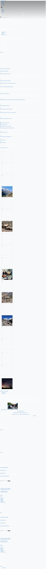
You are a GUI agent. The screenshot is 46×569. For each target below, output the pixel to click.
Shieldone (4, 567)
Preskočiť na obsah (3, 0)
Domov (3, 2)
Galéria (3, 33)
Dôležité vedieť (4, 392)
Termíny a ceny (4, 34)
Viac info (1, 429)
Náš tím (3, 4)
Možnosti (3, 393)
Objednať (1, 52)
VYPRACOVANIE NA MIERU (4, 467)
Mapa (1, 512)
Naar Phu (34, 415)
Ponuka (3, 3)
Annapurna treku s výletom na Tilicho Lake (20, 412)
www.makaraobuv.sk (4, 409)
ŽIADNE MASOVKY (3, 470)
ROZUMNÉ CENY (2, 473)
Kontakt (3, 5)
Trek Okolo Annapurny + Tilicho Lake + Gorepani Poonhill (20, 414)
